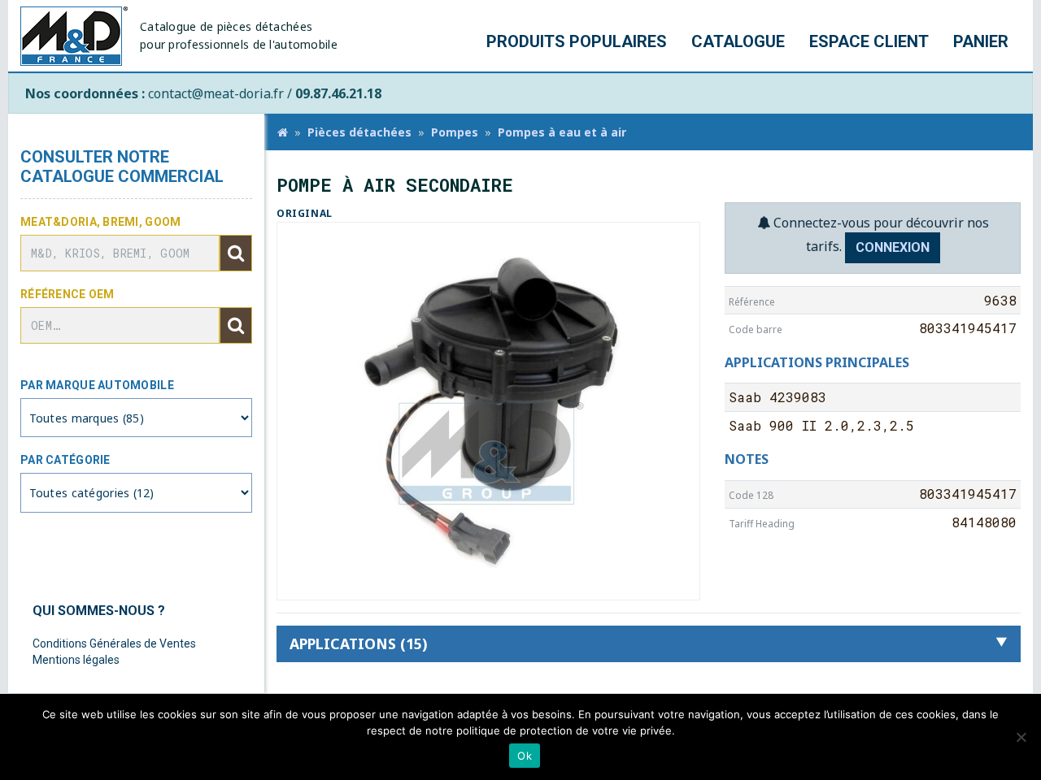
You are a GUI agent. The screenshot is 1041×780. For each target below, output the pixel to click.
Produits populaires (576, 41)
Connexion (893, 247)
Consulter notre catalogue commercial (122, 166)
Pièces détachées (359, 132)
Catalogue (738, 41)
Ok (524, 755)
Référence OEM (67, 294)
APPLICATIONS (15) (358, 643)
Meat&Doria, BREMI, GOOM (100, 221)
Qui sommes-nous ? (99, 610)
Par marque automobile (97, 385)
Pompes (454, 132)
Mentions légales (76, 659)
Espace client (869, 41)
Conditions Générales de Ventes (114, 643)
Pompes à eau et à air (562, 132)
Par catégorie (65, 459)
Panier (980, 41)
